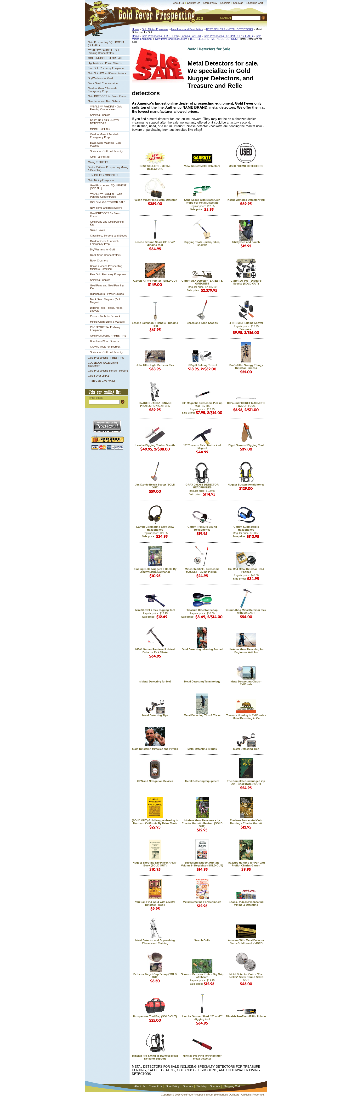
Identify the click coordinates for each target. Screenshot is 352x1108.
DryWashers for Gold (100, 78)
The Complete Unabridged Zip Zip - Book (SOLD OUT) (246, 782)
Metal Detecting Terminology (202, 681)
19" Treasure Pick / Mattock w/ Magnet (202, 447)
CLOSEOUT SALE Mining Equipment (105, 329)
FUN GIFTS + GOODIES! (103, 175)
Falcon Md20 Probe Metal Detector (155, 199)
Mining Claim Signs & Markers (107, 321)
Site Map (238, 2)
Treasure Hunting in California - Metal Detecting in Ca (246, 717)
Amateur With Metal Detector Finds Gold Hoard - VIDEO (246, 942)
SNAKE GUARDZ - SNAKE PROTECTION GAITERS (155, 404)
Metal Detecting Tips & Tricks (202, 715)
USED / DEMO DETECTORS (246, 166)
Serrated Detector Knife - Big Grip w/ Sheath (202, 975)
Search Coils (202, 940)
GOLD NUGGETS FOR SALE (105, 58)
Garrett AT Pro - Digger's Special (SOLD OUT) (246, 282)
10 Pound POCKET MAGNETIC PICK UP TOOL (246, 404)
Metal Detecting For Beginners (202, 902)
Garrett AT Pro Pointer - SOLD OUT (155, 280)
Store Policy (210, 2)
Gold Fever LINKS (98, 375)
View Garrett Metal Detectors (202, 166)
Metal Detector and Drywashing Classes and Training (155, 942)
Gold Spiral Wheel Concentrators (107, 73)
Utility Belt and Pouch (246, 242)
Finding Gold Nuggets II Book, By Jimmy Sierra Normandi (155, 570)
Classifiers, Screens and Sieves (108, 235)
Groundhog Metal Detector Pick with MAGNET (246, 611)
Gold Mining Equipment (101, 180)
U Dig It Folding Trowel (202, 365)
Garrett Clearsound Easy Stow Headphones (155, 528)
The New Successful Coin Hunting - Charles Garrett (246, 822)
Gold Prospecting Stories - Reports (108, 370)
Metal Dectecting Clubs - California (246, 683)
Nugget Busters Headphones (246, 484)
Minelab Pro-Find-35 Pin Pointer (246, 1016)
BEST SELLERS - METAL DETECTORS (105, 122)
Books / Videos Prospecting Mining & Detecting (108, 169)
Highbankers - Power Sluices (105, 63)
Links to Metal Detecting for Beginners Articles (246, 651)
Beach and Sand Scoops (104, 341)
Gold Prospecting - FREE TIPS (108, 335)
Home (135, 29)
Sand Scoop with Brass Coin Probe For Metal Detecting (202, 201)
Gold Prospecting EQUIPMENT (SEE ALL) (106, 44)
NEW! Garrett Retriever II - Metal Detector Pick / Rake (155, 651)
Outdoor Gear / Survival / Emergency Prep (102, 90)
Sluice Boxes (97, 230)
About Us (178, 2)
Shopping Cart (254, 2)
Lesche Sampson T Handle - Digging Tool (155, 324)
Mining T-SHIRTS (100, 128)
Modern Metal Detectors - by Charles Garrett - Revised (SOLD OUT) (202, 823)
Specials (225, 2)
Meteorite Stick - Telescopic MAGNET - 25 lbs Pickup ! (202, 570)
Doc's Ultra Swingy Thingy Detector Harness (246, 366)
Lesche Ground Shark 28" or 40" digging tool (155, 243)
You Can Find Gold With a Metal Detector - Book (155, 903)
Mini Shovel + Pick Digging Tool (155, 610)
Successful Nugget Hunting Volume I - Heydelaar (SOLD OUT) (202, 864)
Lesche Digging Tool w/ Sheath (155, 445)
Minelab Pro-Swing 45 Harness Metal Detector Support (155, 1057)
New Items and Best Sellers (104, 101)
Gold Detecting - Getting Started (202, 649)
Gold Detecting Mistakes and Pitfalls (155, 748)
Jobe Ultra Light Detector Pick (155, 365)
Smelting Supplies (100, 114)
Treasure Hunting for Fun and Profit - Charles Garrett (246, 864)
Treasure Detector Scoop (202, 610)
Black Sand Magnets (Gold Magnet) (105, 144)
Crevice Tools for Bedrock (105, 316)
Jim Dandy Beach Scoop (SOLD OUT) (155, 486)
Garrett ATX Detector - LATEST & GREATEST (202, 282)
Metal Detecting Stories (202, 748)
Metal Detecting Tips (155, 715)
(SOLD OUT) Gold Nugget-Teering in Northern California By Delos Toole (155, 822)
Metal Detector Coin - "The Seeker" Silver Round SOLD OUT (246, 977)
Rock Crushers (99, 260)
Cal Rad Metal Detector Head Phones (246, 570)
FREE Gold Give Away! (101, 380)
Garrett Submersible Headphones (246, 528)
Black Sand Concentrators (103, 83)
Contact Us (193, 2)
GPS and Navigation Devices (155, 781)
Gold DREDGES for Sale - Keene (107, 96)
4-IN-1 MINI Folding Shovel (246, 322)
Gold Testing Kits (100, 156)
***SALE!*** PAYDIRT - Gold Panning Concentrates (104, 51)
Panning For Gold (191, 36)
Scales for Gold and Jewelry (106, 151)
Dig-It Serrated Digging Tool (246, 445)
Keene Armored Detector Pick (246, 199)
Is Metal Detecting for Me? (155, 681)
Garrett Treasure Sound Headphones (202, 528)
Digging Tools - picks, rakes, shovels (106, 309)
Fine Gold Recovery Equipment (106, 68)
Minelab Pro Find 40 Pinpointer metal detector (202, 1057)
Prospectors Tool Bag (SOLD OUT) (155, 1016)
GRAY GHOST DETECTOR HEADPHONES (202, 486)
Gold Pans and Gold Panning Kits (107, 223)
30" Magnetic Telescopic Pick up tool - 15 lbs (202, 404)
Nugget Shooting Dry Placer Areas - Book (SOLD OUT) (155, 864)
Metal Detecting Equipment (202, 781)
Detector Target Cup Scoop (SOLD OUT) (155, 975)
